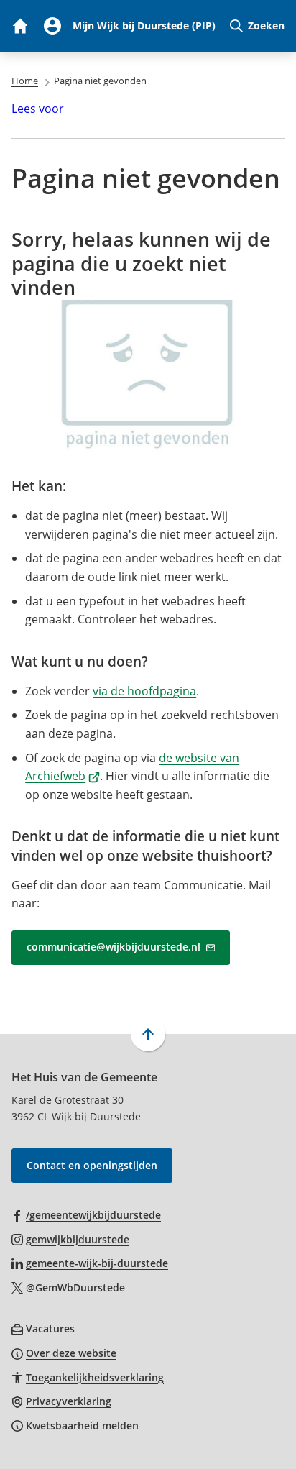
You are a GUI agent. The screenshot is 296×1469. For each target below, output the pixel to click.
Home (24, 80)
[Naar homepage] (19, 26)
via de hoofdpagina (144, 691)
